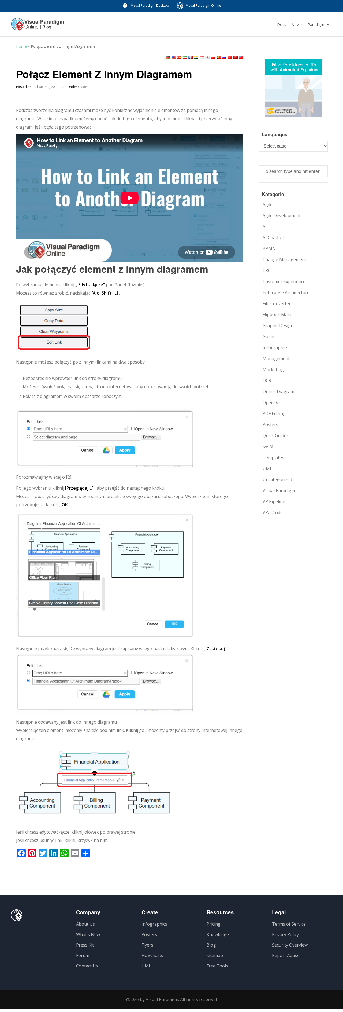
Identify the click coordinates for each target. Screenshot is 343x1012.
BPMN (269, 248)
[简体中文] (235, 57)
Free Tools (217, 966)
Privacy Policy (285, 934)
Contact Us (87, 966)
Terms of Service (289, 924)
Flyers (147, 945)
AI (265, 226)
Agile (268, 204)
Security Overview (290, 945)
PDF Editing (274, 413)
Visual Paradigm (279, 490)
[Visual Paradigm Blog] (37, 27)
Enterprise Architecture (286, 292)
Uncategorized (277, 479)
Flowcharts (152, 955)
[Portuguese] (219, 57)
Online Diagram (278, 391)
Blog (211, 945)
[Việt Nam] (230, 57)
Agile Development (282, 215)
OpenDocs (273, 402)
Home (21, 46)
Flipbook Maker (278, 314)
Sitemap (215, 955)
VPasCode (273, 512)
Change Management (284, 259)
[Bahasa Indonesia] (202, 57)
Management (276, 358)
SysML (269, 446)
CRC (267, 270)
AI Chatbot (273, 237)
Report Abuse (286, 955)
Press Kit (85, 945)
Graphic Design (278, 325)
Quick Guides (276, 435)
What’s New (88, 934)
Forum (82, 955)
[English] (174, 57)
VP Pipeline (274, 501)
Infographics (275, 347)
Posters (270, 424)
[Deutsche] (168, 57)
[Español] (179, 57)
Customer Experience (284, 281)
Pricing (214, 924)
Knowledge (218, 934)
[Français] (190, 57)
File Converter (277, 303)
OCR (267, 380)
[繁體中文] (241, 57)
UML (267, 468)
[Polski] (213, 57)
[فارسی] (185, 57)
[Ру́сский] (224, 57)
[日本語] (207, 57)
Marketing (273, 369)
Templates (273, 457)
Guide (82, 87)
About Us (85, 924)
